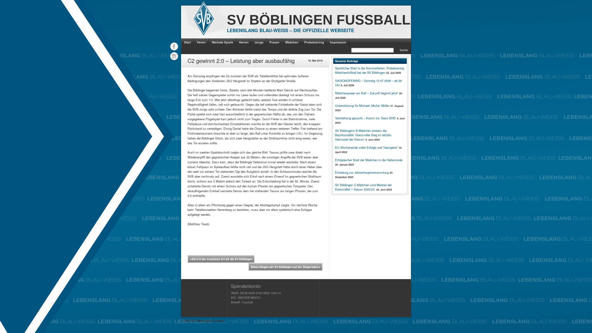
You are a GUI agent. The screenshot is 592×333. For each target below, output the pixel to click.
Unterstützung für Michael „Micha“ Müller (362, 105)
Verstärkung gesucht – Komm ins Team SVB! (365, 118)
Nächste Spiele (222, 42)
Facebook (174, 46)
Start (187, 42)
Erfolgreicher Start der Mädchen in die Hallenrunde (368, 160)
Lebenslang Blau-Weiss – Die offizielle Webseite (290, 30)
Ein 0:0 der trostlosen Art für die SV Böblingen (221, 259)
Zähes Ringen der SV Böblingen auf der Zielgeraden (285, 267)
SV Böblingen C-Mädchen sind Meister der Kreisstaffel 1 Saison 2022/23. (363, 187)
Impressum (338, 42)
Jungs (259, 42)
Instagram (174, 56)
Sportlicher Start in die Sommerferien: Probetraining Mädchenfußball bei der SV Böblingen (369, 70)
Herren (244, 42)
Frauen (274, 42)
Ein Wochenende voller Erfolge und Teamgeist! (366, 147)
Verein (201, 42)
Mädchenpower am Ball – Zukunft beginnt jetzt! (366, 93)
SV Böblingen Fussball (318, 20)
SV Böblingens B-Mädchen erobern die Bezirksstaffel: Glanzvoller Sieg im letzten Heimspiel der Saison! (363, 135)
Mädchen (291, 42)
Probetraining (314, 42)
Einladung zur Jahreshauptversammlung (362, 172)
